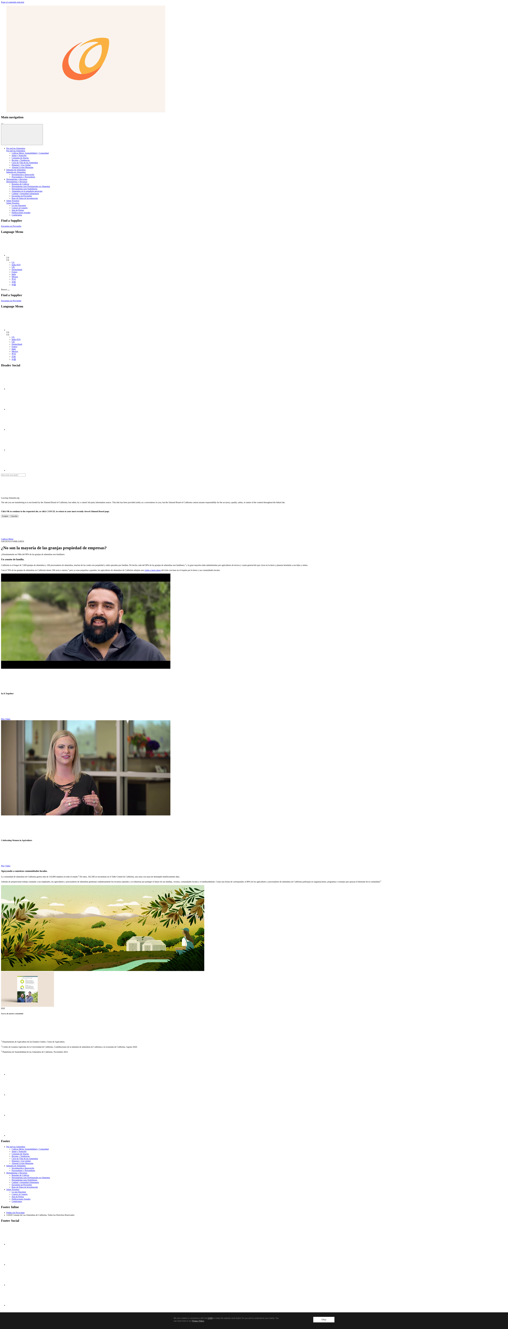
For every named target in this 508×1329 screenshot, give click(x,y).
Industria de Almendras (16, 172)
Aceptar (5, 516)
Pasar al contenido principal (12, 2)
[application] (254, 1320)
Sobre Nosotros (12, 203)
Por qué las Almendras (15, 151)
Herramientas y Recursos (16, 182)
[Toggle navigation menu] (2, 123)
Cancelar (14, 516)
